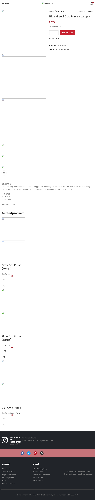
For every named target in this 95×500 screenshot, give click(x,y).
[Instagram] (42, 453)
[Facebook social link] (56, 49)
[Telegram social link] (68, 49)
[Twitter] (29, 453)
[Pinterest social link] (62, 49)
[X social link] (59, 49)
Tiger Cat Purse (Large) (11, 338)
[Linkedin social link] (65, 49)
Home (51, 11)
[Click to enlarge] (4, 173)
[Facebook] (22, 453)
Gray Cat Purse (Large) (11, 266)
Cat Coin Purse (11, 407)
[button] (5, 286)
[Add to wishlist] (5, 280)
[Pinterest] (35, 453)
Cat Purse (60, 11)
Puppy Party (15, 413)
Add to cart (67, 33)
